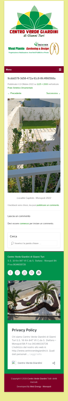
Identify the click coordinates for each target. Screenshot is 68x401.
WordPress (31, 272)
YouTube (24, 272)
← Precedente (14, 93)
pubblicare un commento (48, 205)
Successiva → (53, 93)
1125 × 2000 (42, 84)
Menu (9, 69)
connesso (24, 223)
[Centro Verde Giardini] (34, 20)
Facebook (10, 272)
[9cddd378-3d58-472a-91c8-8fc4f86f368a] (34, 145)
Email (38, 272)
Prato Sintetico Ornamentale (20, 88)
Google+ (17, 272)
